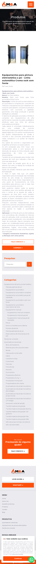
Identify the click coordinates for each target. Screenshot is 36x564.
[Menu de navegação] (31, 4)
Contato (4, 509)
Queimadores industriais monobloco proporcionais (18, 395)
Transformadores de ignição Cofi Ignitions (17, 413)
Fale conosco (17, 451)
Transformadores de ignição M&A (17, 419)
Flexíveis (9, 364)
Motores (9, 369)
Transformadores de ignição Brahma (18, 409)
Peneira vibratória (12, 328)
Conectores (10, 361)
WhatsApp (17, 485)
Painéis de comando (11, 339)
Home (4, 498)
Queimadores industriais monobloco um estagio (18, 399)
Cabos (8, 356)
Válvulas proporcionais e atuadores (18, 422)
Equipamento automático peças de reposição (18, 296)
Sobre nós (5, 501)
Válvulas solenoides (12, 425)
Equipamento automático (15, 290)
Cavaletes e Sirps (11, 358)
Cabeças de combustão (14, 353)
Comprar (17, 248)
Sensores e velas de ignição (15, 403)
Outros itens (10, 372)
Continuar (18, 558)
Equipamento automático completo (18, 292)
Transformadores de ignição (15, 406)
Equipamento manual (13, 310)
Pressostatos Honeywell (14, 381)
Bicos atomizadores (12, 345)
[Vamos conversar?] (31, 559)
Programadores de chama (15, 383)
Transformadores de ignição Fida (17, 416)
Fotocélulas (10, 367)
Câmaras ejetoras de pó (14, 287)
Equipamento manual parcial (17, 315)
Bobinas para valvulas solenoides (17, 347)
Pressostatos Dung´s (13, 378)
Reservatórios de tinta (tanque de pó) (17, 335)
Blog (3, 512)
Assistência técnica (8, 504)
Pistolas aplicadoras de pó (15, 331)
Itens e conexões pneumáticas (16, 325)
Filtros (8, 323)
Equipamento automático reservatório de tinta (15, 306)
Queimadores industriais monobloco (18, 386)
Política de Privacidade (17, 554)
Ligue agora (17, 479)
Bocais (8, 350)
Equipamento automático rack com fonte (18, 301)
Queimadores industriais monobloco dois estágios (18, 390)
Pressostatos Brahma (13, 375)
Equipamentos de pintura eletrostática (17, 284)
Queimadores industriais (12, 342)
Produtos (5, 507)
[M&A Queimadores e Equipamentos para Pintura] (9, 4)
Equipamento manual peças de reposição (18, 319)
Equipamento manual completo (18, 312)
